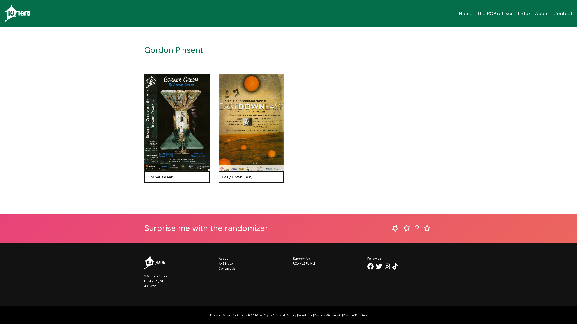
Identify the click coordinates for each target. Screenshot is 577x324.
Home (465, 13)
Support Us (301, 258)
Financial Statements (327, 315)
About (542, 13)
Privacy (291, 315)
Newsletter (305, 315)
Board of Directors (355, 315)
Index (524, 13)
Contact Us (227, 268)
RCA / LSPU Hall (304, 263)
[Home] (17, 13)
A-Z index (226, 263)
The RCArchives (495, 13)
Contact (562, 13)
